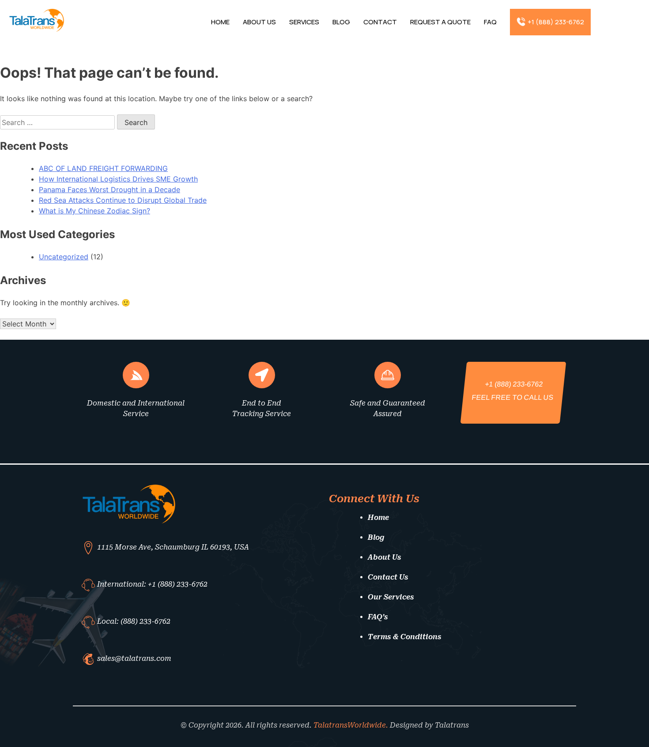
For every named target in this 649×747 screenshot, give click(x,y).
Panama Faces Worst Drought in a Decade (109, 189)
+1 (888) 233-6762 (556, 22)
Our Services (391, 597)
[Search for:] (58, 122)
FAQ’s (378, 617)
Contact (380, 22)
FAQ (490, 22)
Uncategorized (63, 256)
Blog (341, 22)
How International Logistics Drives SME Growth (118, 178)
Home (220, 22)
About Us (259, 22)
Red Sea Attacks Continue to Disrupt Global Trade (123, 200)
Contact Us (388, 577)
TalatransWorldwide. (350, 725)
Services (304, 22)
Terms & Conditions (404, 637)
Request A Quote (440, 22)
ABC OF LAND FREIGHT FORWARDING (103, 168)
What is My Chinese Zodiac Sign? (94, 210)
